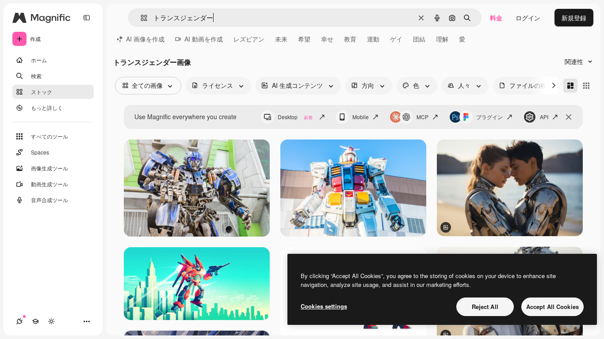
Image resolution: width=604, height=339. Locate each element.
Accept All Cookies (552, 306)
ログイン (528, 17)
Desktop (295, 117)
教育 (350, 38)
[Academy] (35, 321)
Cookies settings (324, 306)
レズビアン (248, 38)
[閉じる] (568, 117)
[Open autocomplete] (140, 18)
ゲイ (396, 38)
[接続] (19, 321)
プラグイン (489, 117)
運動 (373, 38)
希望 (304, 38)
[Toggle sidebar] (87, 18)
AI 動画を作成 (203, 38)
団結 (419, 38)
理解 (442, 38)
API (544, 117)
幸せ (327, 38)
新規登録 (574, 17)
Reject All (485, 306)
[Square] (586, 86)
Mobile (360, 117)
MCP (422, 117)
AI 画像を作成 (145, 38)
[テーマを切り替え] (51, 321)
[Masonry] (570, 86)
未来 (281, 38)
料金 (496, 17)
